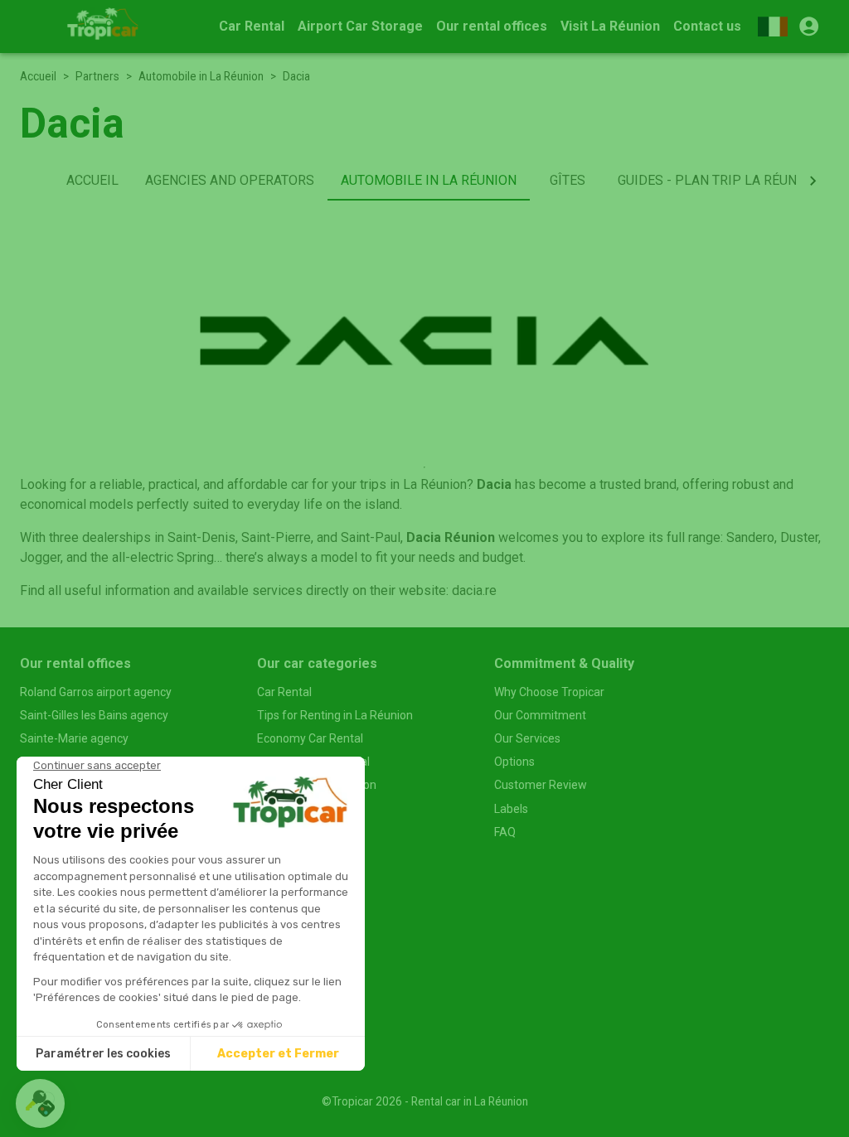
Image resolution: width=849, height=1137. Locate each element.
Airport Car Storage (360, 26)
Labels (511, 808)
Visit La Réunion (610, 26)
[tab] (92, 181)
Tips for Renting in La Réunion (335, 715)
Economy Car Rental (310, 738)
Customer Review (540, 784)
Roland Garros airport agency (96, 692)
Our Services (527, 738)
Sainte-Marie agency (74, 738)
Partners (97, 76)
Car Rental (251, 26)
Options (514, 761)
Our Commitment (540, 715)
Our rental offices (491, 26)
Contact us (707, 26)
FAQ (505, 832)
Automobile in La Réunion (201, 76)
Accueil (38, 76)
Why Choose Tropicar (549, 692)
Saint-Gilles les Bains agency (94, 715)
